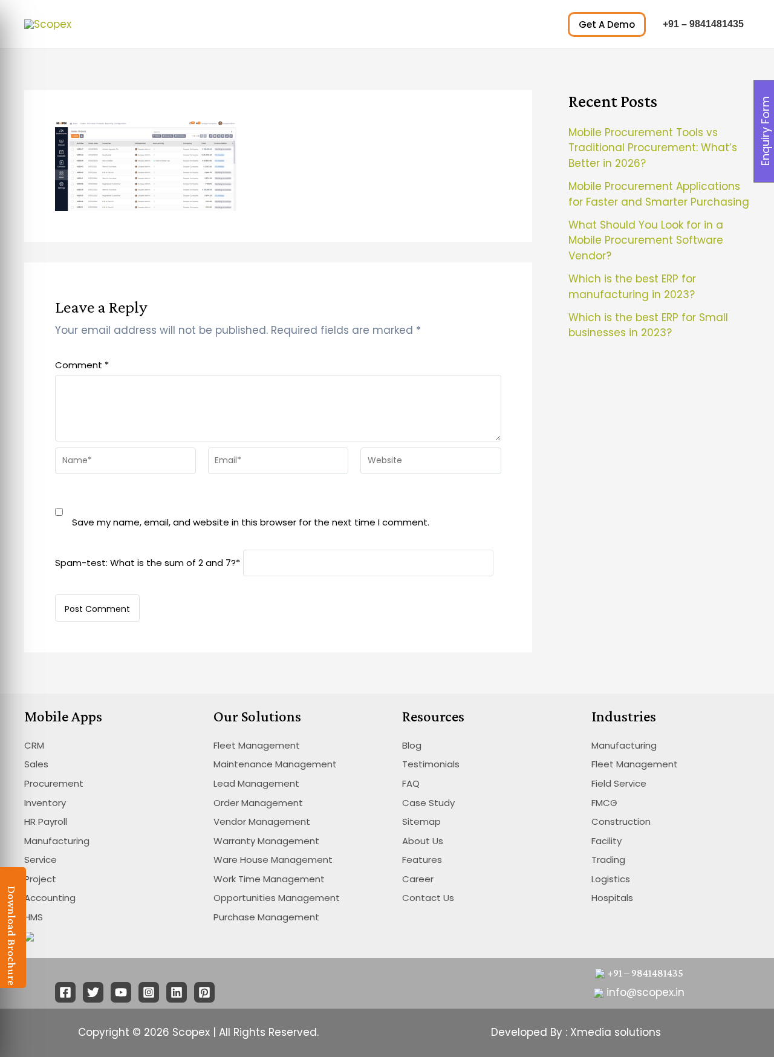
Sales (36, 764)
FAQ (411, 783)
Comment (82, 365)
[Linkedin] (176, 992)
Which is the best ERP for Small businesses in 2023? (648, 325)
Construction (621, 821)
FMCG (604, 802)
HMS (33, 917)
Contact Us (428, 897)
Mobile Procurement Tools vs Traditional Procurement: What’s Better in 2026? (652, 148)
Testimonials (431, 764)
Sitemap (421, 821)
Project (40, 879)
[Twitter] (93, 992)
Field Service (618, 783)
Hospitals (612, 897)
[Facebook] (65, 992)
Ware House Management (273, 859)
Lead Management (256, 783)
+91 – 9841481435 (703, 24)
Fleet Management (256, 745)
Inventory (45, 802)
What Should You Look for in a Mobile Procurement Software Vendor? (645, 240)
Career (418, 879)
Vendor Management (261, 821)
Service (40, 859)
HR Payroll (45, 821)
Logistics (610, 879)
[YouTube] (121, 992)
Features (422, 859)
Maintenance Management (275, 764)
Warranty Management (266, 840)
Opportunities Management (276, 897)
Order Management (258, 802)
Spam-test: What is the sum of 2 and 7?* (147, 562)
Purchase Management (266, 917)
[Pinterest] (204, 992)
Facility (606, 840)
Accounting (50, 897)
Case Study (428, 802)
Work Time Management (269, 879)
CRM (34, 745)
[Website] (430, 463)
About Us (422, 840)
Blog (411, 745)
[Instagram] (148, 992)
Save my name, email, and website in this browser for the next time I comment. (250, 522)
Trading (608, 859)
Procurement (53, 783)
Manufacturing (56, 840)
